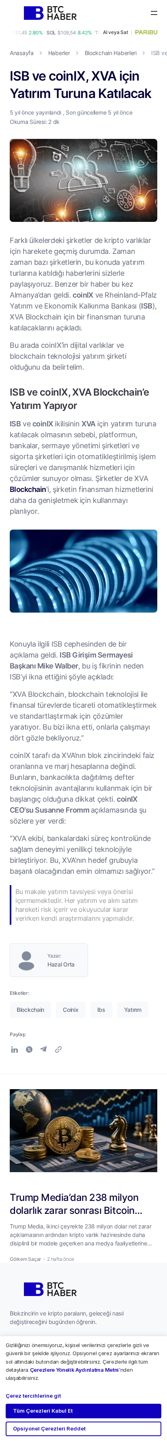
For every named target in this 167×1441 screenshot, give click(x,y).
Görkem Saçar (25, 1259)
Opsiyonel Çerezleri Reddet (49, 1428)
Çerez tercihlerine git (33, 1395)
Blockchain (28, 489)
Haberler (59, 53)
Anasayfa (22, 53)
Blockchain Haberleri (111, 53)
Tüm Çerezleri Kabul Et (43, 1410)
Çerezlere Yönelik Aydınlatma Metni (74, 1370)
